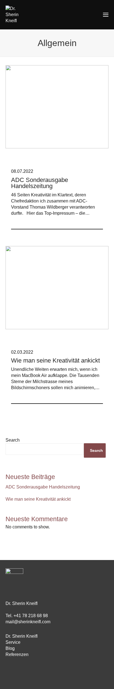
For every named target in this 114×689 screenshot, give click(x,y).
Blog (10, 648)
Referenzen (17, 654)
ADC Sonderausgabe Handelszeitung (43, 487)
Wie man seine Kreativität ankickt (38, 499)
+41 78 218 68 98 (31, 615)
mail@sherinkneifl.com (28, 621)
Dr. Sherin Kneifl (22, 636)
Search (13, 440)
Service (13, 642)
